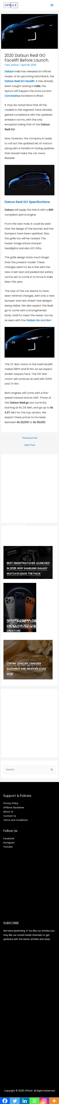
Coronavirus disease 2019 (25, 533)
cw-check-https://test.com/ (28, 529)
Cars (7, 65)
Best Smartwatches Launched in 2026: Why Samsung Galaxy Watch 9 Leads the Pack (28, 568)
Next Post (30, 445)
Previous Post (29, 438)
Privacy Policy (10, 803)
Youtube (8, 846)
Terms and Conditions (15, 820)
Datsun (15, 65)
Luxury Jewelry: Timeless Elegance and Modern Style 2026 (26, 669)
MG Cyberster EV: (19, 537)
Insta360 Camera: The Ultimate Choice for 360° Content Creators (28, 625)
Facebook (8, 838)
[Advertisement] (29, 488)
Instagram (9, 842)
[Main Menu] (52, 5)
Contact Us (9, 816)
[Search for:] (29, 769)
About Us (8, 811)
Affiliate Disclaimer (13, 807)
